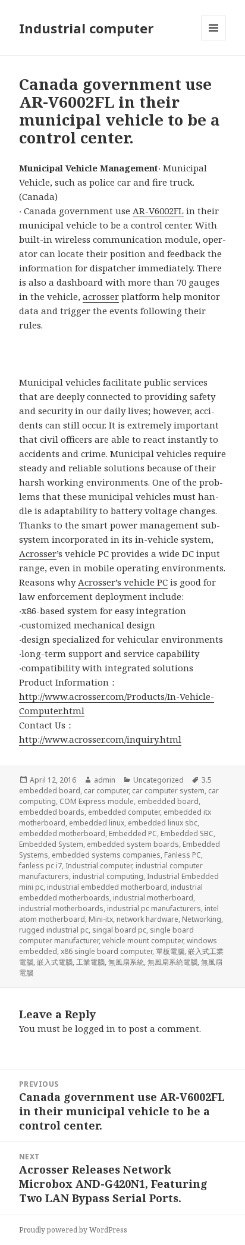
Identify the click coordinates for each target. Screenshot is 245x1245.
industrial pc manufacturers (154, 908)
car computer (106, 791)
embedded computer (124, 812)
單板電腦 (170, 951)
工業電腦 (90, 962)
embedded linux (96, 823)
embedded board (168, 801)
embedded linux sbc (162, 823)
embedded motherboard (62, 833)
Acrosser (37, 553)
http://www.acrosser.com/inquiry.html (100, 739)
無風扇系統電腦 (172, 962)
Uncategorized (158, 780)
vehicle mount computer (142, 941)
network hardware (147, 919)
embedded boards (51, 812)
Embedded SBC (187, 833)
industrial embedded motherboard (107, 887)
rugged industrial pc (54, 930)
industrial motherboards (61, 908)
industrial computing (108, 876)
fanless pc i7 (40, 866)
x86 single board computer (106, 951)
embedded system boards (133, 844)
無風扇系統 (126, 962)
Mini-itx (101, 919)
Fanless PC (182, 855)
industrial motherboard (153, 898)
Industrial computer (86, 28)
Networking (201, 919)
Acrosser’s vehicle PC (123, 582)
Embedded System (51, 844)
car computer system (168, 791)
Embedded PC (133, 833)
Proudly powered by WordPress (73, 1230)
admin (104, 780)
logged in (95, 1028)
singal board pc (119, 930)
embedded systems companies (106, 855)
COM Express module (96, 801)
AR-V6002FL (158, 211)
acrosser (101, 296)
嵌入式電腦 (55, 962)
